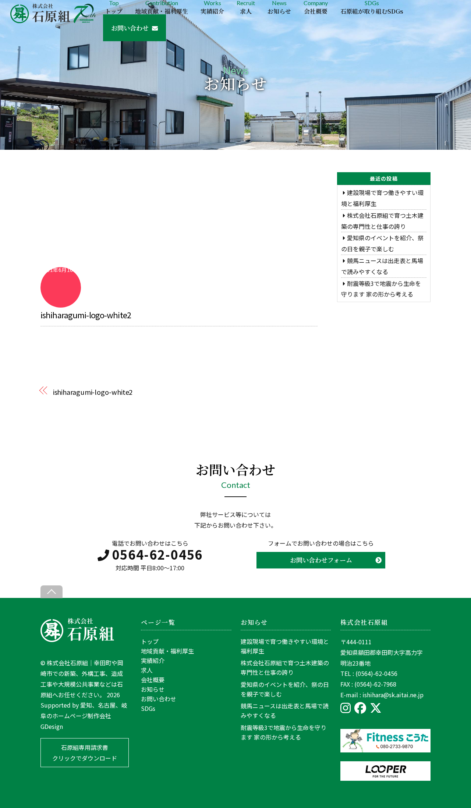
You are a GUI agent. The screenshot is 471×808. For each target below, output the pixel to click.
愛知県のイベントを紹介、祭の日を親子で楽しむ (285, 689)
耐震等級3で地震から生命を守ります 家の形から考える (283, 732)
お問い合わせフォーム (321, 559)
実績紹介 (152, 660)
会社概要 (152, 679)
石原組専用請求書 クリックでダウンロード (84, 752)
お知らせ (152, 689)
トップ (150, 641)
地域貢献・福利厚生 (167, 650)
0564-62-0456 (157, 554)
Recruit (246, 7)
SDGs (371, 7)
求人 (147, 670)
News (279, 7)
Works (212, 7)
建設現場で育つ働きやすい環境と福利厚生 (285, 646)
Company (316, 7)
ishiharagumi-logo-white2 (85, 314)
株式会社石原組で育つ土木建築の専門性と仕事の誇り (285, 667)
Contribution (161, 7)
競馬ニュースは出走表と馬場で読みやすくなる (285, 710)
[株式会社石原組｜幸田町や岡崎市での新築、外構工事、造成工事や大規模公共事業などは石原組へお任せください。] (77, 639)
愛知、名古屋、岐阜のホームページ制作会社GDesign (83, 716)
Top (114, 7)
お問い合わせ (130, 27)
